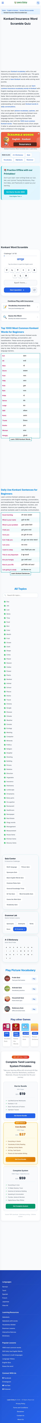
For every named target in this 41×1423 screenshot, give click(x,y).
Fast (3, 376)
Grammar (30, 160)
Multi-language (12, 867)
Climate (9, 716)
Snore (4, 371)
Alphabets (19, 160)
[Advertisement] (20, 48)
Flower (8, 671)
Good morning (7, 515)
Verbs (31, 923)
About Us (20, 1419)
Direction (9, 773)
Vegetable (10, 777)
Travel (8, 700)
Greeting (9, 757)
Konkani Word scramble (27, 10)
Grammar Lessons (8, 1328)
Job (7, 606)
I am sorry (5, 545)
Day (7, 601)
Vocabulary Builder (9, 1325)
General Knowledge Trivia (15, 888)
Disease (9, 712)
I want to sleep (7, 550)
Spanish (5, 1294)
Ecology (9, 728)
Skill (3, 410)
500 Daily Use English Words (12, 1351)
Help (4, 381)
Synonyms (10, 923)
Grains (8, 696)
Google (8, 708)
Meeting (9, 732)
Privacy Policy (20, 1403)
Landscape (10, 790)
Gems (8, 614)
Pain (3, 386)
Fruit (8, 638)
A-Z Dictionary (18, 155)
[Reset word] (34, 290)
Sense (4, 400)
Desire (4, 425)
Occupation (10, 802)
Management (11, 826)
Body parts (10, 798)
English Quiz (6, 1362)
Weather (9, 720)
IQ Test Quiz (11, 894)
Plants (8, 675)
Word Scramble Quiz (26, 894)
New (4, 366)
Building (9, 761)
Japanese (5, 1302)
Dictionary (6, 1336)
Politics (9, 745)
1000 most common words (11, 1347)
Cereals (9, 724)
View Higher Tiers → (15, 196)
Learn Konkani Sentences (20, 573)
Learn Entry (11, 1400)
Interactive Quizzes (9, 1332)
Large (4, 405)
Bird (7, 626)
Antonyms (21, 923)
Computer (9, 736)
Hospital (9, 753)
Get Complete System (20, 1206)
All (3, 361)
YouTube (7, 1385)
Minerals (9, 741)
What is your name (9, 520)
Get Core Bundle (20, 1159)
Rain (3, 391)
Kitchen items (11, 839)
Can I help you (7, 540)
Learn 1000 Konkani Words (20, 439)
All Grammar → (20, 929)
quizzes (32, 111)
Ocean (8, 642)
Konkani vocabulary (18, 71)
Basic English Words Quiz (15, 878)
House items (10, 835)
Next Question (16, 290)
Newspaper (10, 814)
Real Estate (10, 818)
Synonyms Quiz (12, 872)
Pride (4, 396)
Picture (9, 765)
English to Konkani (12, 10)
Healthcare (10, 810)
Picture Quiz (25, 867)
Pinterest (7, 1389)
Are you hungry (8, 560)
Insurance (9, 781)
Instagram (7, 1382)
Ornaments (10, 794)
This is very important (10, 555)
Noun (8, 929)
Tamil (4, 1290)
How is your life (8, 565)
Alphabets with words (10, 1321)
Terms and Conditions (20, 1407)
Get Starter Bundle (20, 1116)
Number (9, 679)
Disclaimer (20, 1411)
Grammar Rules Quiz (13, 883)
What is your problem (10, 525)
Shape (8, 651)
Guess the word (7, 1366)
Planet (8, 659)
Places (8, 692)
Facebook (7, 1378)
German (5, 1287)
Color (8, 630)
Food (8, 622)
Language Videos (8, 1359)
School (8, 687)
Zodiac (8, 667)
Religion (9, 749)
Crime (8, 655)
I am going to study (9, 570)
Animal (8, 683)
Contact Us (20, 1415)
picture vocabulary (21, 111)
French (4, 1298)
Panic (4, 415)
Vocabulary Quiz (12, 904)
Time (8, 618)
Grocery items (11, 843)
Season (9, 663)
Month (8, 634)
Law (7, 610)
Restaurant (10, 806)
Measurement (11, 831)
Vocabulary (8, 160)
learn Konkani (15, 79)
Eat (3, 356)
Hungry (5, 435)
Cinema (9, 704)
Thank (4, 420)
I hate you (5, 530)
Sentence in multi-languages (12, 1355)
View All (5, 1305)
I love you (5, 535)
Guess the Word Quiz (14, 899)
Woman (5, 430)
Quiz (28, 155)
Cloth (8, 647)
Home (4, 10)
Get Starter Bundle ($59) (15, 192)
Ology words (10, 822)
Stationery (10, 786)
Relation (9, 769)
